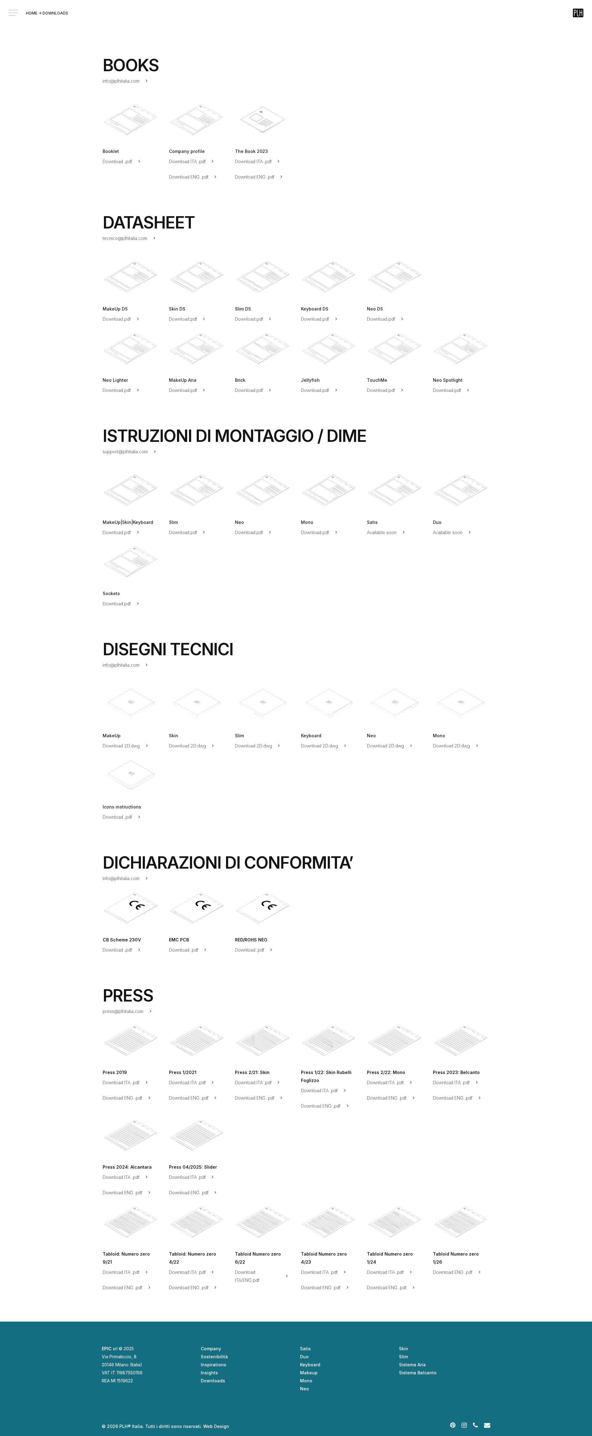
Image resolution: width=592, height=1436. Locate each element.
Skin (403, 1348)
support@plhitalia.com (125, 451)
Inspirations (213, 1364)
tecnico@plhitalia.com (125, 238)
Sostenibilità (214, 1356)
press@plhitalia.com (123, 1011)
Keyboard (310, 1364)
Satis (305, 1348)
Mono (306, 1380)
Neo (304, 1388)
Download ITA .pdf (187, 161)
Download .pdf (117, 161)
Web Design (216, 1426)
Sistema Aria (412, 1364)
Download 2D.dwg (121, 745)
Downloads (213, 1380)
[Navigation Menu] (14, 13)
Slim (403, 1356)
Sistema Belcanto (418, 1372)
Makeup (309, 1372)
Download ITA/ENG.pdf (247, 1276)
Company (211, 1348)
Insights (209, 1372)
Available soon (382, 532)
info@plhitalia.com (121, 81)
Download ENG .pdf (188, 176)
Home (31, 13)
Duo (304, 1356)
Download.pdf (117, 319)
